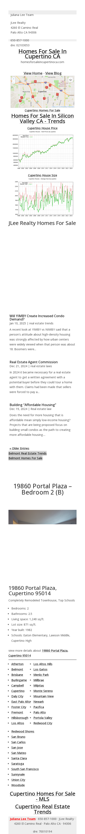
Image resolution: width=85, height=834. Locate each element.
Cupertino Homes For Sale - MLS (42, 796)
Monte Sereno (43, 691)
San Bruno (18, 737)
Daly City (17, 696)
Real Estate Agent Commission (33, 362)
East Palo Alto (21, 702)
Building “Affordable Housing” (32, 405)
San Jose (17, 747)
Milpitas (38, 685)
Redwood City (42, 723)
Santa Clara (19, 758)
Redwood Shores (22, 731)
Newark (38, 702)
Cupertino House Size (42, 175)
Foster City (18, 707)
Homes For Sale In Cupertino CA (42, 53)
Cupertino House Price (42, 128)
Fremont (17, 712)
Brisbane (17, 675)
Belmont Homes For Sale (25, 458)
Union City (18, 780)
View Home (33, 73)
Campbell (17, 685)
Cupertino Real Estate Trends (42, 809)
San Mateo (18, 753)
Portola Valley (42, 718)
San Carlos (18, 742)
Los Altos (17, 723)
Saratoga (17, 764)
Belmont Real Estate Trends (27, 453)
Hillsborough (19, 718)
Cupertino (18, 691)
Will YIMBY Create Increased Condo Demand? (36, 317)
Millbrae (38, 680)
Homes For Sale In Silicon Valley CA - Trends (42, 118)
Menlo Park (41, 675)
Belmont (17, 669)
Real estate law (41, 409)
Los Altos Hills (42, 664)
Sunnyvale (18, 774)
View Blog (53, 73)
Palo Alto (39, 712)
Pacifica (38, 707)
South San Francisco (25, 769)
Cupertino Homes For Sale (42, 110)
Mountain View (43, 696)
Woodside (18, 785)
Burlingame (19, 680)
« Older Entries (19, 448)
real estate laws (41, 366)
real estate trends (41, 323)
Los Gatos (40, 669)
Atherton (17, 664)
